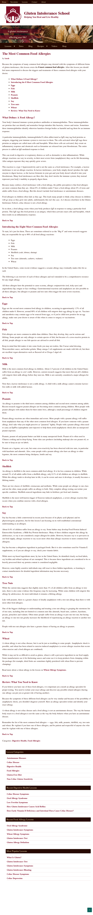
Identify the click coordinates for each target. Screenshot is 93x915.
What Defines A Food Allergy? (24, 79)
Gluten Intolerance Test (17, 838)
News (21, 46)
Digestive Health (19, 741)
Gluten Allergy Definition (18, 842)
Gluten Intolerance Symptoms (20, 830)
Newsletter (14, 2)
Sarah (7, 58)
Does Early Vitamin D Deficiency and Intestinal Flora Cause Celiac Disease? (40, 811)
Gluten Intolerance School (47, 13)
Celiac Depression (14, 878)
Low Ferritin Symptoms (17, 802)
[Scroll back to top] (89, 910)
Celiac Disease (13, 762)
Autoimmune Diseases (16, 758)
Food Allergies (34, 741)
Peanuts (14, 95)
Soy (12, 101)
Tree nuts (15, 104)
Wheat (14, 107)
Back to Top (7, 220)
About (43, 2)
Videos (54, 46)
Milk (13, 92)
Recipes (40, 46)
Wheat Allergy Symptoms (55, 670)
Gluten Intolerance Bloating (19, 870)
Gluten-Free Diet (14, 775)
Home (4, 2)
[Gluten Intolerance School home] (13, 14)
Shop (64, 46)
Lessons (25, 2)
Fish (13, 88)
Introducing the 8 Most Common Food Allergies (32, 82)
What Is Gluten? (14, 857)
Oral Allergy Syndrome (17, 798)
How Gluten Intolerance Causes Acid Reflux (26, 806)
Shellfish (14, 98)
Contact (34, 2)
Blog (30, 46)
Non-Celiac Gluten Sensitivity (20, 779)
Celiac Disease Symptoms (18, 794)
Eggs (13, 85)
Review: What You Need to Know (25, 111)
